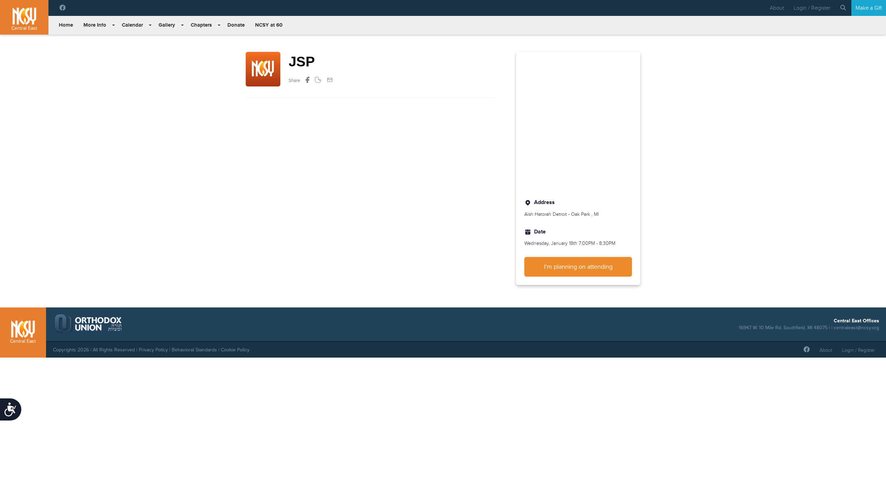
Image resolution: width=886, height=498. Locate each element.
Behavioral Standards (194, 350)
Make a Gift (869, 7)
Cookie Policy (235, 350)
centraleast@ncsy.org (856, 328)
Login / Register (812, 7)
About (777, 7)
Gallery (167, 25)
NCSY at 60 (268, 25)
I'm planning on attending (578, 266)
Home (66, 25)
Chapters (201, 25)
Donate (236, 25)
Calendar (132, 25)
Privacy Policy (153, 350)
